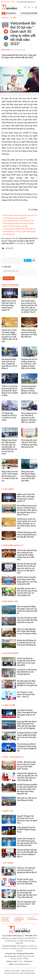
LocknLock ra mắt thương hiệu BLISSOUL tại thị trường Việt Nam (26, 672)
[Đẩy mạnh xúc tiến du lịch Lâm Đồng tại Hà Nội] (9, 801)
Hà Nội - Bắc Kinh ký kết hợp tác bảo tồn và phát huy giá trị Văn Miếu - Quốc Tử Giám (26, 765)
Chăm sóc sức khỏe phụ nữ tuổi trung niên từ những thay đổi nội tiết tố (26, 870)
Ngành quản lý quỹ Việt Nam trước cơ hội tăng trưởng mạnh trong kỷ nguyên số (9, 305)
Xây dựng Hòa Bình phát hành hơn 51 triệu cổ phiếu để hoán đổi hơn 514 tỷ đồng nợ (9, 363)
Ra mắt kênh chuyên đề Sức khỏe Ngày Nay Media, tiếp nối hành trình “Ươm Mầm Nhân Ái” (27, 894)
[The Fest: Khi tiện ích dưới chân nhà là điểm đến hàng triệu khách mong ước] (9, 621)
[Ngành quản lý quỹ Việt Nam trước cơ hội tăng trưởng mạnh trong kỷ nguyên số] (9, 497)
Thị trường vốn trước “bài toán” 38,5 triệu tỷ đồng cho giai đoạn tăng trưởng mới (29, 443)
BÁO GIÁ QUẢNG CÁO (27, 973)
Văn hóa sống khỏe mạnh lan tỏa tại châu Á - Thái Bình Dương (26, 904)
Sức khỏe (8, 863)
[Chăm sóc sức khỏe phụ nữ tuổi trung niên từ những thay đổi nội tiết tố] (9, 871)
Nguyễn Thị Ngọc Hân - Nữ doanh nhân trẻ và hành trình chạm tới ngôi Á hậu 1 (27, 819)
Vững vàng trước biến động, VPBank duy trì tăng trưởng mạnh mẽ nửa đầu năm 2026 (28, 476)
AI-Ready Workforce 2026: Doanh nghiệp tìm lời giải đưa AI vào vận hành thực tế (27, 736)
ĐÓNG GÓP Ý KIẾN (27, 971)
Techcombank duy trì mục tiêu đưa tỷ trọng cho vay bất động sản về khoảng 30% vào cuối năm (29, 417)
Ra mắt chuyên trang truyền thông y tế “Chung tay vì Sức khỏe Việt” (26, 881)
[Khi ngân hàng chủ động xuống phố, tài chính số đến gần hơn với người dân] (9, 684)
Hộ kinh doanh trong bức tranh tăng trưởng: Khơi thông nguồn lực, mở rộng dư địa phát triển (27, 580)
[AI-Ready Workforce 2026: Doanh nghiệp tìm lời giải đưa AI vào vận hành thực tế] (9, 736)
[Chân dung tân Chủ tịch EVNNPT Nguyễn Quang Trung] (9, 830)
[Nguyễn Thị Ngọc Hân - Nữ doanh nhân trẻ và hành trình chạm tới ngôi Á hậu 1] (9, 819)
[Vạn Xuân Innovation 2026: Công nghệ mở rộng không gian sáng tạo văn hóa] (9, 713)
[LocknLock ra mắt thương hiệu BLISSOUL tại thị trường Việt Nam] (9, 672)
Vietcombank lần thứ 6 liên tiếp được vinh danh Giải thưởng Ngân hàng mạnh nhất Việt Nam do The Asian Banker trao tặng (18, 223)
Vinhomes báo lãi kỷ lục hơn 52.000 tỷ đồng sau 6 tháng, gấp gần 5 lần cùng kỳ (29, 389)
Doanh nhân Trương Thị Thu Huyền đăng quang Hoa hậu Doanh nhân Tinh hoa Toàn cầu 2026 (27, 842)
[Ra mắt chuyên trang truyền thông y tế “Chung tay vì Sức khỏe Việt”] (9, 882)
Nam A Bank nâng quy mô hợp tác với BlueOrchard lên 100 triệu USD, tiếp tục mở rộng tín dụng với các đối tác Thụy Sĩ (29, 306)
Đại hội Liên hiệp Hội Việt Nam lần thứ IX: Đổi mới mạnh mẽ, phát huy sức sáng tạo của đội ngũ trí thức (26, 568)
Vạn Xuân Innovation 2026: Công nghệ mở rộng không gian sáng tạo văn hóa (27, 713)
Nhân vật (8, 811)
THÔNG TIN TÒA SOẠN (12, 971)
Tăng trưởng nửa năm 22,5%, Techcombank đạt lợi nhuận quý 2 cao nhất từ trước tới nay (10, 476)
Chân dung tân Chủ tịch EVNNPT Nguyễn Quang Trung (26, 830)
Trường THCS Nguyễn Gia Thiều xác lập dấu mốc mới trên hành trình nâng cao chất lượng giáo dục (27, 777)
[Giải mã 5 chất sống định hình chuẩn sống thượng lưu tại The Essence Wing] (9, 632)
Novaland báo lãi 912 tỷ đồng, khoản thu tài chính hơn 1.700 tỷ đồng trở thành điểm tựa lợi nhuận (29, 363)
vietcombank (9, 248)
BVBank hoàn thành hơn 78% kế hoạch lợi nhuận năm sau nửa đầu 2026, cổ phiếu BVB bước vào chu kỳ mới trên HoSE (9, 447)
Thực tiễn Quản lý (13, 757)
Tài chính (8, 489)
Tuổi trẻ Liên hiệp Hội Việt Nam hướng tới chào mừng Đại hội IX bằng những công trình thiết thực (27, 555)
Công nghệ (9, 705)
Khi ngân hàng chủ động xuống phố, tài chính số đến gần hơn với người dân (27, 683)
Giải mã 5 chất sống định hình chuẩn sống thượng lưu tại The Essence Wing (26, 631)
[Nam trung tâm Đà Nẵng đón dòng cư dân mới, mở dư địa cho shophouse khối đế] (9, 609)
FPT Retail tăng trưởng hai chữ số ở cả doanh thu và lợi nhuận (9, 416)
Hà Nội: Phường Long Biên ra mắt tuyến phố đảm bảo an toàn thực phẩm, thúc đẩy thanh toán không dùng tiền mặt (27, 789)
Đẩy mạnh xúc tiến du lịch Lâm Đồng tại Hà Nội (27, 799)
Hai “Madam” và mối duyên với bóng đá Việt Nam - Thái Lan (25, 694)
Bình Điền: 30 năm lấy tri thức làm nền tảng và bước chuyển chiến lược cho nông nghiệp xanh (27, 592)
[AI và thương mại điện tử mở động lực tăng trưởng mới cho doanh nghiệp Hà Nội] (9, 747)
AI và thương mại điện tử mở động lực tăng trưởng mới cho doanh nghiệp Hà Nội (27, 747)
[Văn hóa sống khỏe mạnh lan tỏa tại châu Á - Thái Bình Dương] (9, 905)
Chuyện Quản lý (19, 917)
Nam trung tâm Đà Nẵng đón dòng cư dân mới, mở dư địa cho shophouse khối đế (27, 610)
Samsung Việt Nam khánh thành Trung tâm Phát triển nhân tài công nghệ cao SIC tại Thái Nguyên (26, 725)
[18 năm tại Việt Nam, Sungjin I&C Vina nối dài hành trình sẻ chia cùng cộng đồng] (9, 661)
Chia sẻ (28, 260)
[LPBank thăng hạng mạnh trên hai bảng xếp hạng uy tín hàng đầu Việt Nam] (9, 535)
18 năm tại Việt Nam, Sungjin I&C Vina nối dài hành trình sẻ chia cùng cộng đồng (26, 662)
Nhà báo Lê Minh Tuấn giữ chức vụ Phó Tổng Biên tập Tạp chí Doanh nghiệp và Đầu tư (27, 853)
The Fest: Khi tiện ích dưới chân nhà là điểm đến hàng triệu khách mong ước (27, 620)
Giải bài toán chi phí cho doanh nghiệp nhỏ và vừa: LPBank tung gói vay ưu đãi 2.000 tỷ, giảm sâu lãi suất (9, 335)
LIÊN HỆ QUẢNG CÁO (11, 973)
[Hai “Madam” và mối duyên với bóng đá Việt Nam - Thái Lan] (9, 695)
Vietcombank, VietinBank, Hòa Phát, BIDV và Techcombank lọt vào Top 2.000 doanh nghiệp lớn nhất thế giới (19, 231)
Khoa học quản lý (13, 545)
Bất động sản (10, 601)
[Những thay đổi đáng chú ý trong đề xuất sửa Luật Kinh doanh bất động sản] (9, 643)
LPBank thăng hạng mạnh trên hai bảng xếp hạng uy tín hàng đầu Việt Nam (29, 333)
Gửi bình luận (8, 278)
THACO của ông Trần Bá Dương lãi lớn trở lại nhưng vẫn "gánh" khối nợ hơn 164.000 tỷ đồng (10, 390)
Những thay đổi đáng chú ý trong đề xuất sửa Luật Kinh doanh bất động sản (26, 643)
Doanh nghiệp (11, 653)
